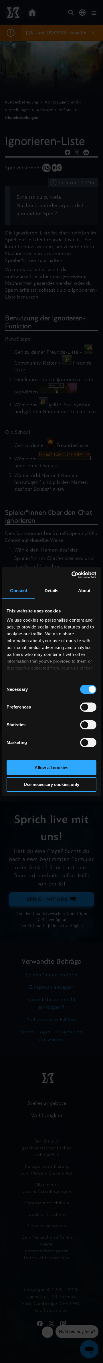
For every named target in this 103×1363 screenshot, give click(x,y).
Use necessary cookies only (51, 784)
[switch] (88, 707)
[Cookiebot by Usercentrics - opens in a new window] (72, 575)
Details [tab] (52, 590)
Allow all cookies (51, 767)
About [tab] (84, 590)
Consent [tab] (18, 590)
